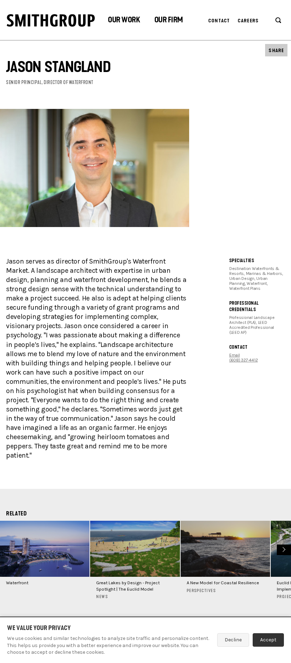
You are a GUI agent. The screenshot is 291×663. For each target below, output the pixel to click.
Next (283, 549)
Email (234, 355)
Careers (248, 21)
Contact (219, 21)
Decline (233, 640)
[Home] (50, 20)
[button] (124, 21)
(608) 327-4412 (243, 360)
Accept (268, 640)
